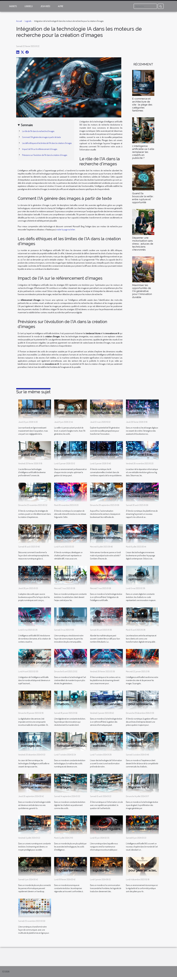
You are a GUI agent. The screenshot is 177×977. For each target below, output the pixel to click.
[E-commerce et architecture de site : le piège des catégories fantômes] (143, 82)
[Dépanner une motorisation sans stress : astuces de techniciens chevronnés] (143, 221)
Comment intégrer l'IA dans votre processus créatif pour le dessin (36, 662)
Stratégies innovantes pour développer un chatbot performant (71, 537)
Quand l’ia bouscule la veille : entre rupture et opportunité (143, 198)
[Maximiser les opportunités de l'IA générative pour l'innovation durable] (143, 269)
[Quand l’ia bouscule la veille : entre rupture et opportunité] (143, 177)
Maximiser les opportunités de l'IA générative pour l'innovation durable (142, 291)
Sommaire (27, 125)
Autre (60, 6)
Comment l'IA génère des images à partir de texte (41, 137)
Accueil (19, 21)
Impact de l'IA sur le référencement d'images (39, 149)
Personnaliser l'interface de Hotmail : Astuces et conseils (35, 912)
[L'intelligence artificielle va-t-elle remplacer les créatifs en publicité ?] (143, 130)
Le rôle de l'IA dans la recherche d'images (38, 131)
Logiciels (29, 6)
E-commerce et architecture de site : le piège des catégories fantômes (142, 104)
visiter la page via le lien (66, 229)
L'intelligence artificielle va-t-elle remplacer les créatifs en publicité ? (143, 152)
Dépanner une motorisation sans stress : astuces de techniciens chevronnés (142, 243)
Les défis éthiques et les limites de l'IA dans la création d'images (47, 143)
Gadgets (13, 6)
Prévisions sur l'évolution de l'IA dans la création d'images (44, 155)
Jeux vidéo (45, 6)
